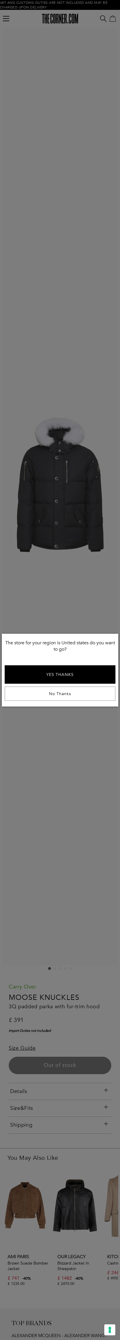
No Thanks (60, 693)
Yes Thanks (60, 674)
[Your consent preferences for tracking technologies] (109, 1329)
